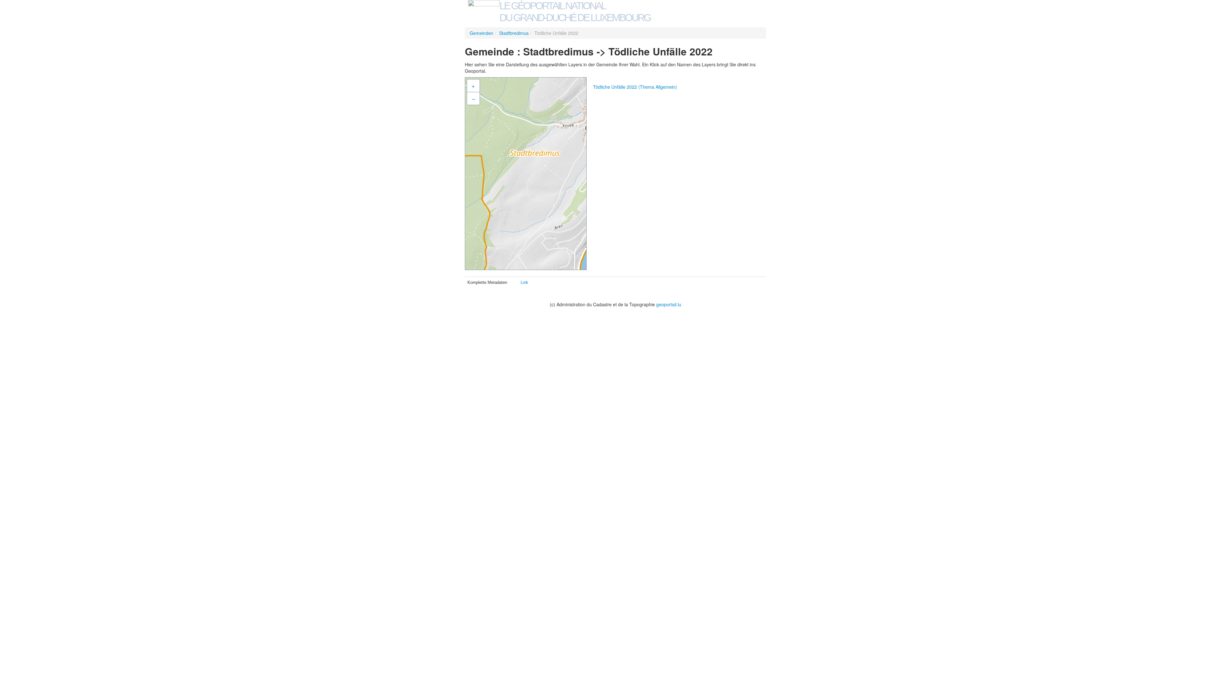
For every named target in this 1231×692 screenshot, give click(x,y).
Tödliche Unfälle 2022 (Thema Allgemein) (635, 87)
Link (524, 282)
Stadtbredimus (514, 33)
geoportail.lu (668, 304)
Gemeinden (481, 33)
